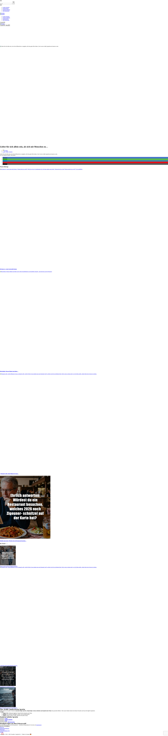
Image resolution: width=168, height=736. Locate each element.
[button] (5, 157)
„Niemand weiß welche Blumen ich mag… (9, 473)
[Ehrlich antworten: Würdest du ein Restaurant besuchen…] (25, 538)
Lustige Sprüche (6, 16)
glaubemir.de (38, 725)
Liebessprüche (6, 18)
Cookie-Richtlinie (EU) (5, 730)
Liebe (6, 720)
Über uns (2, 727)
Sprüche (10, 151)
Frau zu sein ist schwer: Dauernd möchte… (9, 566)
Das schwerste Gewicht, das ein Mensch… (9, 707)
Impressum (2, 729)
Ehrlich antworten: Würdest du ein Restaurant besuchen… (13, 540)
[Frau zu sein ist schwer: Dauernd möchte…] (8, 564)
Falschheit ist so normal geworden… (7, 686)
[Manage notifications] (2, 734)
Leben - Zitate (5, 151)
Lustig (6, 718)
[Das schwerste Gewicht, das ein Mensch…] (8, 706)
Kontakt (1, 732)
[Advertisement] (84, 36)
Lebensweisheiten (6, 17)
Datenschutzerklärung (4, 728)
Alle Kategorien (6, 20)
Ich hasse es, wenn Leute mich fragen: (8, 269)
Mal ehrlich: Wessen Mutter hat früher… (9, 371)
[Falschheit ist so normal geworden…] (8, 685)
